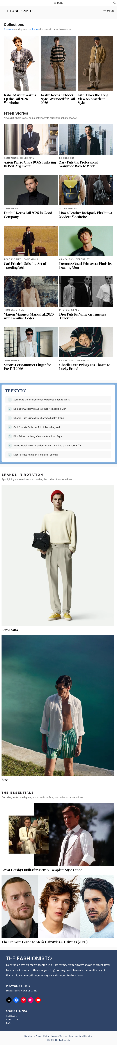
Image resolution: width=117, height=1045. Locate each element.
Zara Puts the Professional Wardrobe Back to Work (78, 164)
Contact (11, 1016)
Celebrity (27, 158)
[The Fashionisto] (19, 11)
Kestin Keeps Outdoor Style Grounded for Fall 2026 (58, 99)
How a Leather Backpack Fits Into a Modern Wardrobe (85, 215)
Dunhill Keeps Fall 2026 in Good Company (28, 215)
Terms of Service (59, 1036)
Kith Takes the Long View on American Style (93, 99)
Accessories (68, 209)
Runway (8, 29)
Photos (9, 310)
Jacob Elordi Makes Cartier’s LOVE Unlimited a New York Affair (47, 445)
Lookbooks (67, 158)
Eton (5, 780)
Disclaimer (28, 1036)
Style (20, 310)
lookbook (34, 29)
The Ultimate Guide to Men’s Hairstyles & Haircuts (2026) (44, 942)
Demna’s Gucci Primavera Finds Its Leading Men (85, 266)
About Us (12, 1019)
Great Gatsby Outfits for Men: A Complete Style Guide (42, 870)
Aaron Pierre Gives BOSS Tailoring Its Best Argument (30, 164)
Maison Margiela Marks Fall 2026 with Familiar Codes (29, 316)
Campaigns (11, 158)
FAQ (8, 1023)
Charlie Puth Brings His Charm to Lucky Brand (84, 367)
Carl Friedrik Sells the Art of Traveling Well (25, 266)
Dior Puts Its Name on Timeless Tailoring (82, 316)
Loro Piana (10, 630)
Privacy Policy (42, 1036)
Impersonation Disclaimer (81, 1036)
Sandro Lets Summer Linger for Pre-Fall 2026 (27, 367)
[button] (114, 3)
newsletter (29, 991)
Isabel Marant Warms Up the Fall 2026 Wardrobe (20, 99)
